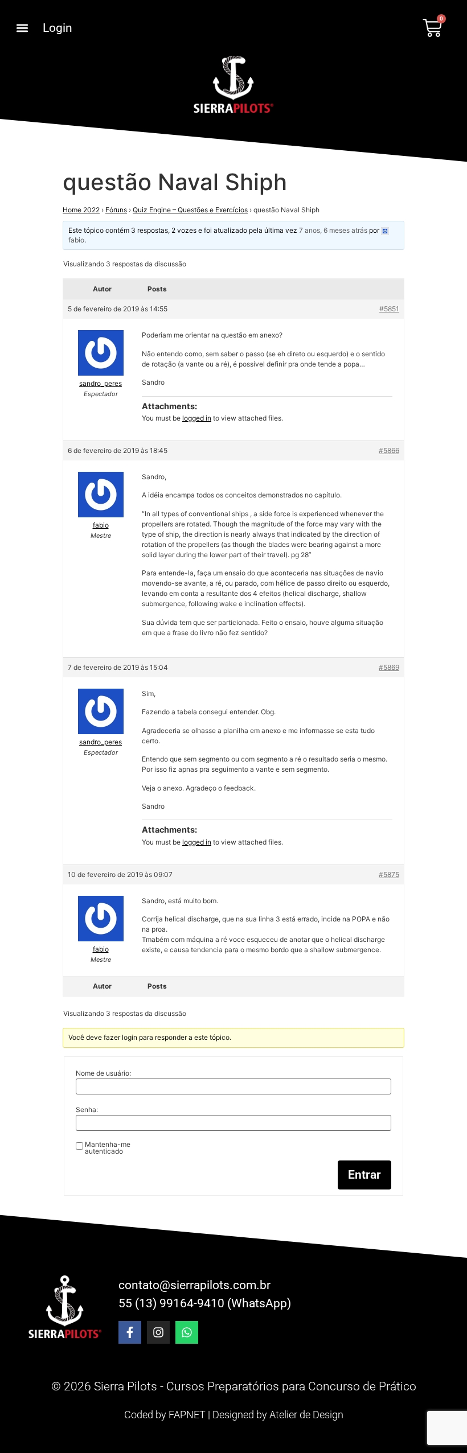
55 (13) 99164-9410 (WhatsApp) (204, 1303)
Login (57, 28)
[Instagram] (158, 1332)
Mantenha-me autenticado (107, 1148)
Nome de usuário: (103, 1073)
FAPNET (187, 1415)
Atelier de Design (306, 1415)
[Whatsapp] (186, 1332)
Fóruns (116, 209)
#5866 (389, 450)
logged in (196, 418)
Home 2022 (81, 209)
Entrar (364, 1175)
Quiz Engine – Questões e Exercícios (190, 209)
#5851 (389, 308)
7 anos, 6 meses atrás (333, 230)
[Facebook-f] (129, 1332)
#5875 (389, 874)
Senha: (87, 1109)
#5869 (389, 667)
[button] (22, 28)
